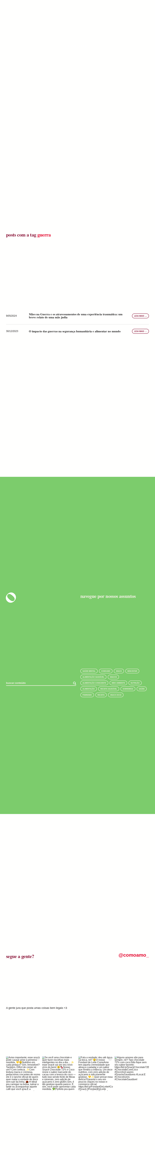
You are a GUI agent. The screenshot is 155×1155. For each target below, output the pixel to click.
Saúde (142, 689)
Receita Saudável (108, 689)
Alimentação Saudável (93, 677)
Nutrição (135, 683)
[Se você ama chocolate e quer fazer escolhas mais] (59, 1073)
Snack (119, 671)
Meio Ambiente (118, 683)
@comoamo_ (134, 955)
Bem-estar (132, 671)
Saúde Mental (89, 671)
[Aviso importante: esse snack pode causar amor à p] (23, 1073)
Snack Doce (115, 695)
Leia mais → (140, 316)
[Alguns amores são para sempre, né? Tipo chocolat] (132, 1073)
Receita (101, 695)
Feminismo (87, 695)
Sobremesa (128, 689)
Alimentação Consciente (94, 683)
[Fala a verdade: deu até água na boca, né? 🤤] (95, 1073)
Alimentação (88, 689)
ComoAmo (105, 671)
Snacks (113, 677)
